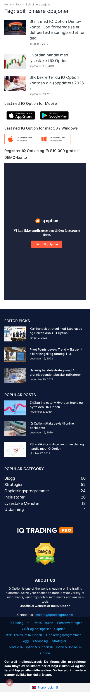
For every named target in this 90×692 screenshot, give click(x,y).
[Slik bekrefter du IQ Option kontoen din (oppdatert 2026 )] (15, 83)
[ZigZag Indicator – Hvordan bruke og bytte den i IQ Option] (15, 407)
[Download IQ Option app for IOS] (20, 120)
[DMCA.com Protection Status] (45, 564)
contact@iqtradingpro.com (54, 615)
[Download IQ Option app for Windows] (54, 143)
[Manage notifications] (9, 682)
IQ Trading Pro (19, 623)
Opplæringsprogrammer (63, 635)
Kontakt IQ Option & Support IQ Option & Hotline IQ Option (45, 650)
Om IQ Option (43, 623)
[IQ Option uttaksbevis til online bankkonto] (15, 428)
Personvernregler (69, 623)
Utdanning (40, 641)
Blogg (25, 641)
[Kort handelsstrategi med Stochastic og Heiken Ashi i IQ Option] (15, 333)
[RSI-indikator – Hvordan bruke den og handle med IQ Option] (15, 449)
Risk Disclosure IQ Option (24, 635)
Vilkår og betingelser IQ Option (43, 629)
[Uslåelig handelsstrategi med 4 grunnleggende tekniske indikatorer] (15, 375)
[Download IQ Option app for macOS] (20, 143)
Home (8, 4)
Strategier (59, 641)
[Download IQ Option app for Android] (54, 120)
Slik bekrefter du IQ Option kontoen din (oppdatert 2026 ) (56, 83)
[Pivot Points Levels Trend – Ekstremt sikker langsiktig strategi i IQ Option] (15, 354)
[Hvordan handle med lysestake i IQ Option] (15, 61)
